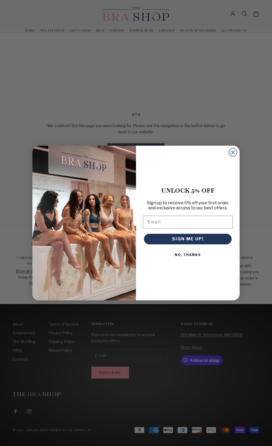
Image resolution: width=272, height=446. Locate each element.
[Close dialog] (233, 152)
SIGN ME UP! (188, 238)
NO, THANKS (188, 255)
